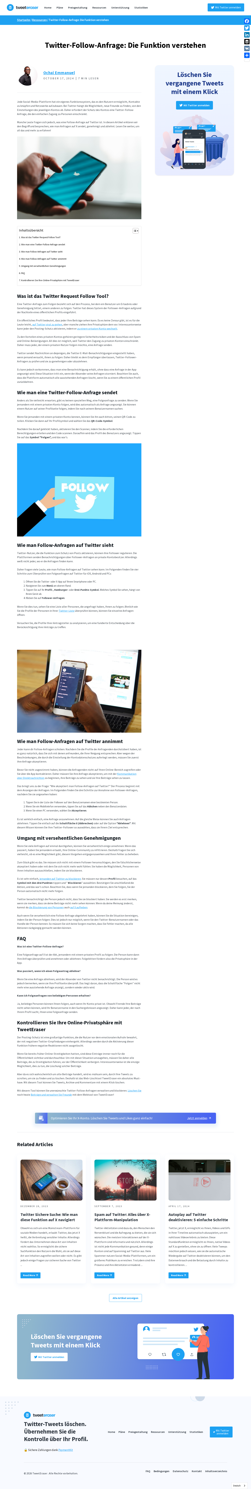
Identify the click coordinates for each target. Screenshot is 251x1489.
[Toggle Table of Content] (134, 231)
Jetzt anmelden (197, 1118)
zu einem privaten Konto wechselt (97, 328)
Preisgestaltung (77, 7)
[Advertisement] (79, 641)
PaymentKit (65, 1450)
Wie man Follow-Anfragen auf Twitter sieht (41, 251)
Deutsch (237, 1485)
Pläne (60, 7)
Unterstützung (120, 7)
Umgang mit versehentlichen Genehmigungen (43, 265)
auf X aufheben (78, 907)
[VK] (246, 48)
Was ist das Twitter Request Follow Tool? (41, 237)
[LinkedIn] (246, 34)
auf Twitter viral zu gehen (47, 324)
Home (47, 7)
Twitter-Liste (66, 610)
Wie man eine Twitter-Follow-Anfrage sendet (43, 244)
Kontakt (197, 1471)
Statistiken (141, 7)
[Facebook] (246, 21)
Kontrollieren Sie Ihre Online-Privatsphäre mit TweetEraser (50, 280)
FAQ (23, 273)
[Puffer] (246, 41)
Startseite (23, 20)
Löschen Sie (134, 1090)
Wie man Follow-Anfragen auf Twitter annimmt (43, 258)
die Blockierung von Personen (46, 907)
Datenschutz (180, 1471)
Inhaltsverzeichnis (216, 1471)
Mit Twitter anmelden (228, 7)
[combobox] (239, 1485)
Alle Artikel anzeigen (125, 1298)
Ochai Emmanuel (59, 72)
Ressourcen (99, 7)
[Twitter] (246, 28)
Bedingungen (161, 1471)
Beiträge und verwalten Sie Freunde (51, 1094)
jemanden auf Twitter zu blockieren (60, 878)
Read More (29, 1275)
